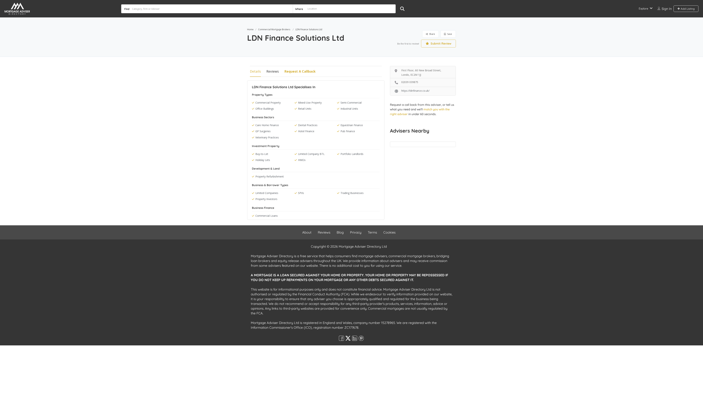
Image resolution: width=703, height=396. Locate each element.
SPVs (301, 193)
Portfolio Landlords (352, 154)
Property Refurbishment (269, 176)
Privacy (355, 232)
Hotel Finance (306, 131)
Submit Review (440, 43)
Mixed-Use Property (310, 102)
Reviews (272, 71)
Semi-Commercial (351, 102)
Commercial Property (268, 102)
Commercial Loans (266, 215)
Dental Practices (307, 125)
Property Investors (266, 199)
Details (255, 71)
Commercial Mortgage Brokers (274, 29)
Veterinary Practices (267, 137)
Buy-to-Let (261, 154)
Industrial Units (349, 108)
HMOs (302, 160)
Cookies (389, 232)
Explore (643, 8)
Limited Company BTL (311, 154)
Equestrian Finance (352, 125)
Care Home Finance (267, 125)
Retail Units (304, 108)
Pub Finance (348, 131)
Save (449, 34)
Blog (340, 232)
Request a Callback (300, 71)
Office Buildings (264, 108)
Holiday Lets (262, 160)
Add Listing (687, 8)
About (306, 232)
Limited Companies (266, 193)
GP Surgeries (263, 131)
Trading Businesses (352, 193)
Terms (372, 232)
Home (250, 29)
